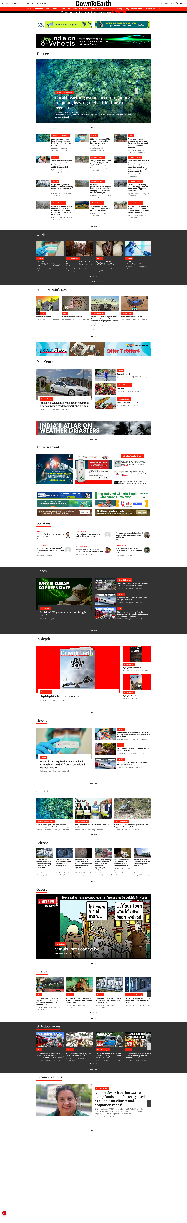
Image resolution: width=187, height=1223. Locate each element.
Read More (93, 336)
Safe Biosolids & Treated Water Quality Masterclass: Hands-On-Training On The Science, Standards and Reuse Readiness (133, 462)
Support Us (41, 3)
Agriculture (39, 9)
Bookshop (118, 9)
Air (69, 9)
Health (30, 9)
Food (108, 9)
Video (93, 9)
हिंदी (7, 3)
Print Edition (27, 3)
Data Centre (83, 9)
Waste (55, 9)
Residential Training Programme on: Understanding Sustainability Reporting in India (134, 473)
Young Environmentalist (133, 9)
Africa (74, 9)
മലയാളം (15, 3)
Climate (62, 9)
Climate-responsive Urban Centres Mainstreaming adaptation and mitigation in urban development (134, 483)
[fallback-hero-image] (43, 143)
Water (48, 9)
